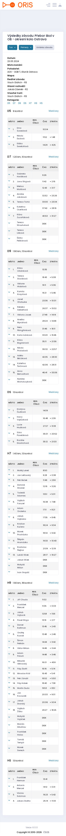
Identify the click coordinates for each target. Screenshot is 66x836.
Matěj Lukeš (23, 470)
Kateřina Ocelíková (22, 208)
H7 (30, 103)
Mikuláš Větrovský (22, 662)
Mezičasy (54, 110)
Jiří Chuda (22, 599)
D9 (19, 103)
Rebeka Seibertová (22, 308)
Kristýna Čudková (21, 410)
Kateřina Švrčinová (22, 365)
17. (14, 702)
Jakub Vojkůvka (21, 517)
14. (14, 364)
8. (13, 320)
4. (13, 195)
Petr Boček (22, 480)
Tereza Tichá (23, 201)
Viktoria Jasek (24, 314)
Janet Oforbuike (22, 301)
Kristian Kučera (21, 525)
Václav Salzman (21, 794)
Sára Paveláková (22, 434)
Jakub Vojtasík (21, 614)
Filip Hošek (22, 683)
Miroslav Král (23, 673)
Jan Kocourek (21, 694)
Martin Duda (23, 688)
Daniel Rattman (21, 626)
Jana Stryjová (23, 181)
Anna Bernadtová (23, 373)
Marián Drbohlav (21, 725)
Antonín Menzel (20, 787)
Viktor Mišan (23, 648)
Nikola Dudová (20, 137)
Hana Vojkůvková (22, 418)
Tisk (11, 47)
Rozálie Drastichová (23, 442)
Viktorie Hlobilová (21, 285)
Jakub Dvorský (21, 702)
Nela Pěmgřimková (24, 329)
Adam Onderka (21, 510)
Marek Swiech (20, 749)
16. (14, 694)
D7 (14, 103)
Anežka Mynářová (22, 321)
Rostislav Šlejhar (21, 549)
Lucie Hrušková (21, 426)
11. (14, 341)
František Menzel (21, 606)
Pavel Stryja (23, 620)
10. (14, 335)
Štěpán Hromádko (22, 541)
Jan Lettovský (24, 475)
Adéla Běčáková (22, 357)
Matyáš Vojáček (21, 718)
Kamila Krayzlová (22, 293)
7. (13, 216)
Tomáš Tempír (20, 741)
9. (13, 328)
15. (14, 372)
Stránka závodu (44, 47)
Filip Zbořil (22, 668)
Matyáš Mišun (21, 566)
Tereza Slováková (22, 277)
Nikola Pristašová (22, 349)
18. (14, 710)
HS (41, 103)
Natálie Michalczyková (24, 380)
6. (14, 208)
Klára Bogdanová (23, 341)
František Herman (21, 779)
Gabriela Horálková (22, 175)
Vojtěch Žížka (21, 710)
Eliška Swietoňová (22, 145)
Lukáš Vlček (23, 554)
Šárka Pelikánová (22, 239)
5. (13, 201)
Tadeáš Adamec (21, 494)
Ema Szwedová (22, 129)
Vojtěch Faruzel (21, 502)
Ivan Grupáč (23, 572)
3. (13, 144)
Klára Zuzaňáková (23, 216)
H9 (35, 103)
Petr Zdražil (22, 678)
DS (25, 103)
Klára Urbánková (22, 269)
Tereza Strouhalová (23, 224)
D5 (8, 103)
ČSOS (46, 832)
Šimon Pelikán (20, 642)
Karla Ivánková (24, 335)
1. (13, 129)
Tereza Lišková (20, 231)
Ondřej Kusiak (20, 634)
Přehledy (25, 47)
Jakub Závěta (23, 800)
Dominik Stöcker (21, 486)
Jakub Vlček (23, 559)
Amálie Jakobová (22, 195)
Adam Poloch (20, 655)
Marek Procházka (22, 533)
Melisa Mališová (21, 188)
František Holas (21, 733)
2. (13, 137)
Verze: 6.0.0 (32, 827)
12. (14, 349)
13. (14, 357)
